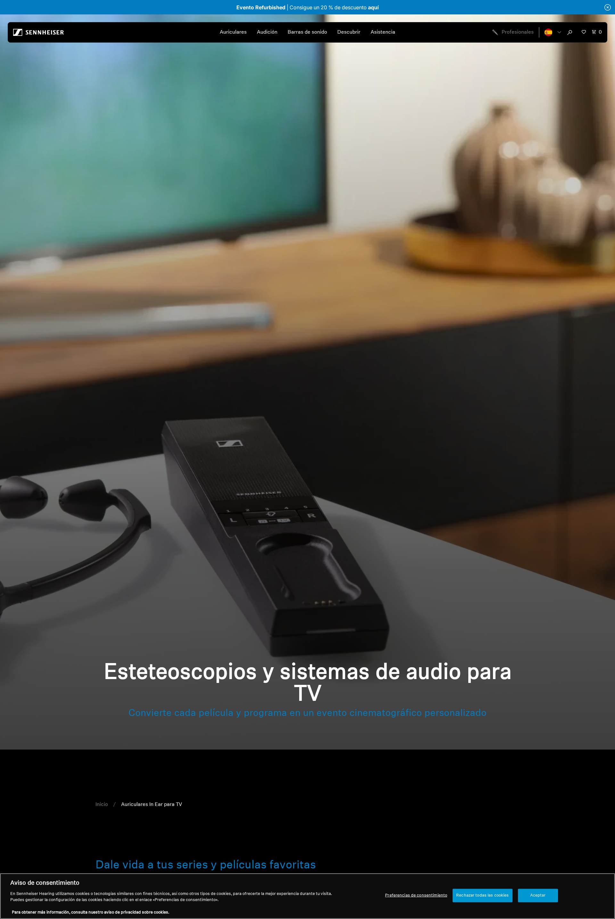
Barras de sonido (307, 32)
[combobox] (571, 32)
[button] (553, 32)
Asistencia (383, 32)
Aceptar (538, 895)
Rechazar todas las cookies (482, 895)
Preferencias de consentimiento (416, 895)
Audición (267, 32)
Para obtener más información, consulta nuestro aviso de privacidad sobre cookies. (90, 912)
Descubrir (348, 32)
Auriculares (233, 32)
